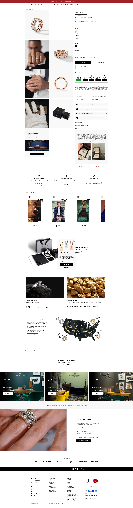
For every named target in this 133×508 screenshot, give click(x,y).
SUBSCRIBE (66, 264)
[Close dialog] (74, 241)
